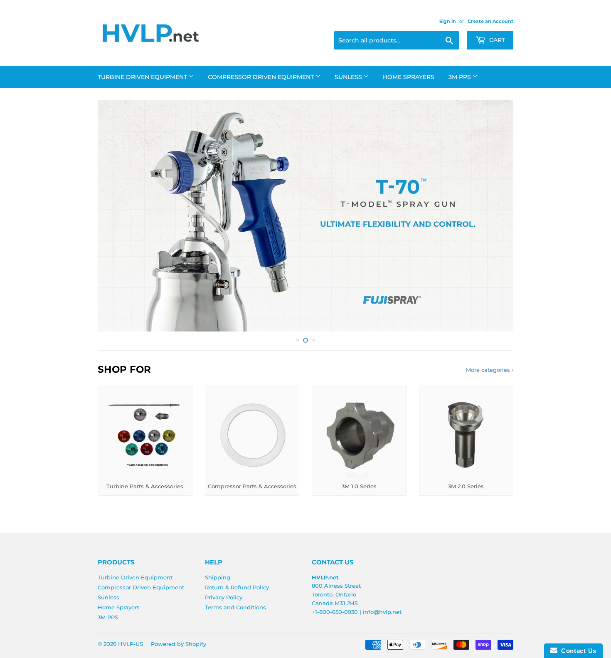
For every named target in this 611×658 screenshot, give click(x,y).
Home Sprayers (408, 77)
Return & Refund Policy (237, 587)
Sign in (447, 21)
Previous (115, 215)
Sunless (349, 77)
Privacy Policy (223, 597)
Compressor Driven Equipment (261, 77)
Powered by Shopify (178, 644)
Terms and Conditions (235, 607)
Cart (496, 40)
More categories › (489, 369)
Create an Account (490, 21)
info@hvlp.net (382, 612)
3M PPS (460, 77)
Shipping (217, 577)
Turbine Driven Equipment (143, 77)
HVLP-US (130, 644)
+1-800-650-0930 (335, 612)
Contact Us (576, 650)
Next (495, 215)
